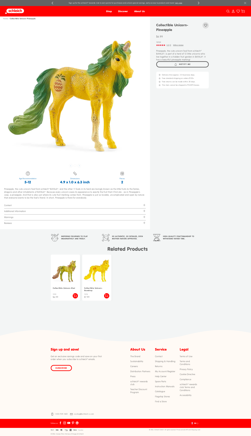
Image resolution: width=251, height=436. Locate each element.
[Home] (35, 11)
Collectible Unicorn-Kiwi (64, 288)
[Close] (245, 3)
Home (5, 19)
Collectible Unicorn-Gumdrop (93, 289)
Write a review (178, 45)
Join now (178, 3)
